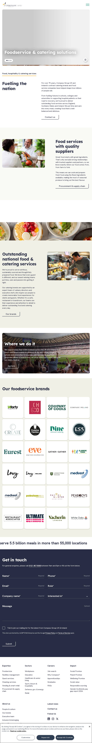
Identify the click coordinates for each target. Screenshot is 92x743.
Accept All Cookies (65, 737)
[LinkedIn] (48, 719)
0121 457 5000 (35, 566)
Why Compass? (53, 675)
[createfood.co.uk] (12, 429)
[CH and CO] (35, 407)
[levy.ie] (35, 474)
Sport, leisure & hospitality (31, 685)
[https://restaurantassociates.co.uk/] (12, 518)
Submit (9, 644)
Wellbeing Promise (77, 678)
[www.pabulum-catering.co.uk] (35, 496)
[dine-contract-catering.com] (57, 429)
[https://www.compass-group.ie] (79, 407)
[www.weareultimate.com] (35, 518)
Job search (51, 671)
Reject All (45, 737)
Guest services (8, 678)
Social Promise (76, 671)
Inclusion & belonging (10, 720)
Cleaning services (9, 682)
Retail (27, 693)
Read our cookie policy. (18, 731)
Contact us (50, 117)
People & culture (8, 709)
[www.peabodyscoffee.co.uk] (79, 496)
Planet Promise (76, 675)
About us (6, 704)
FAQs (49, 686)
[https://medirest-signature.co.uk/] (12, 496)
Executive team (8, 716)
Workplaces (29, 671)
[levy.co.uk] (12, 474)
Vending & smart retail (11, 686)
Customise (25, 737)
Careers (51, 666)
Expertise (6, 666)
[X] (57, 719)
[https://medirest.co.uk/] (79, 474)
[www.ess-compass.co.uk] (79, 429)
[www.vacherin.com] (57, 518)
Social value (74, 682)
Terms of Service (64, 633)
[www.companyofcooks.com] (57, 407)
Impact (73, 666)
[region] (46, 733)
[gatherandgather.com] (57, 451)
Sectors (11, 366)
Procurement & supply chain (72, 186)
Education (29, 675)
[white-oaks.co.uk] (79, 518)
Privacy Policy (50, 633)
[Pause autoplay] (85, 60)
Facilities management (10, 675)
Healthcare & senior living (32, 679)
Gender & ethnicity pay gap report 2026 (79, 690)
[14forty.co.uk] (12, 407)
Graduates (51, 682)
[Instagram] (53, 719)
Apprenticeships (53, 678)
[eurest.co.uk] (12, 451)
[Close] (89, 726)
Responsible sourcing (78, 686)
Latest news (52, 704)
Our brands (11, 314)
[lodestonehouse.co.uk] (57, 474)
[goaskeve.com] (35, 451)
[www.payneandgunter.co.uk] (57, 496)
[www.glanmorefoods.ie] (79, 451)
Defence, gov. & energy (34, 689)
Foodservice (7, 671)
